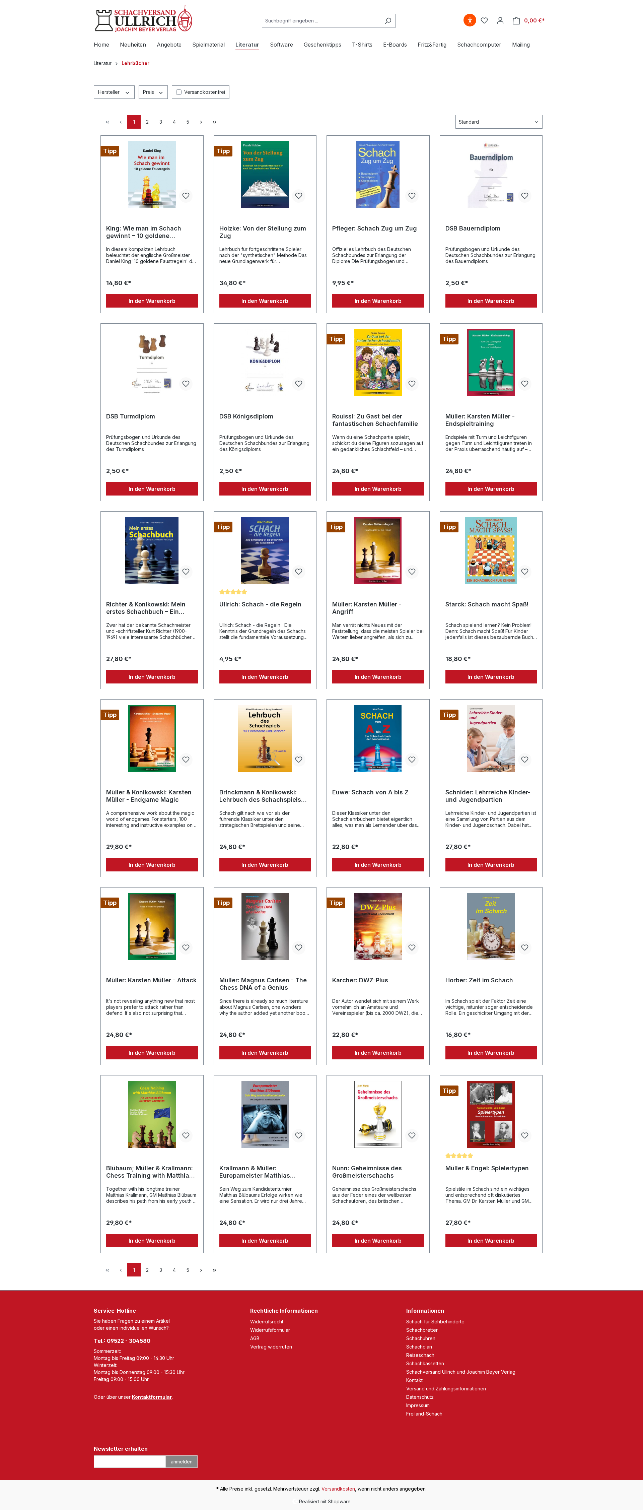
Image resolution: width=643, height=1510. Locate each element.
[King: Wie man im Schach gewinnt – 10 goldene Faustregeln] (152, 174)
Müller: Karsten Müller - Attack (151, 980)
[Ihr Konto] (500, 20)
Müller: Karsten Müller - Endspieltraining (480, 420)
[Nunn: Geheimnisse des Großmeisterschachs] (378, 1114)
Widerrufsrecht (266, 1321)
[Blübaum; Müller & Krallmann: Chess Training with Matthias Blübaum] (152, 1114)
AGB (255, 1338)
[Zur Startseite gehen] (144, 19)
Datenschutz (420, 1397)
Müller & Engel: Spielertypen (487, 1168)
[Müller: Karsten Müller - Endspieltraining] (491, 362)
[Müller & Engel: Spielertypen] (491, 1114)
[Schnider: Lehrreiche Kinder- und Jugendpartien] (491, 738)
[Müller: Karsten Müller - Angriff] (378, 550)
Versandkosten (338, 1489)
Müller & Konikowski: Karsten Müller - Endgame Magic (149, 796)
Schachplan (419, 1347)
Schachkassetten (425, 1363)
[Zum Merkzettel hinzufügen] (186, 196)
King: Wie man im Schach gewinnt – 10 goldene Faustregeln (143, 232)
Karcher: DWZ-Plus (360, 980)
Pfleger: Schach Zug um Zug (374, 228)
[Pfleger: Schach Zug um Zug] (378, 174)
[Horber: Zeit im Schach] (491, 926)
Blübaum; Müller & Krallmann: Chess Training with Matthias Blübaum (149, 1172)
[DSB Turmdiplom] (152, 362)
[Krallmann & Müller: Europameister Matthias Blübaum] (265, 1114)
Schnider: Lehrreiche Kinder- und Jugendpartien (487, 796)
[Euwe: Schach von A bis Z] (378, 738)
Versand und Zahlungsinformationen (446, 1388)
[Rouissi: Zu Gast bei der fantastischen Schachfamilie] (378, 362)
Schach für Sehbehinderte (435, 1321)
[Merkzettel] (484, 20)
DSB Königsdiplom (246, 416)
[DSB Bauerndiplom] (491, 174)
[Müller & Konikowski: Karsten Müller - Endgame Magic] (152, 738)
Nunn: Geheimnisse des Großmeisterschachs (367, 1172)
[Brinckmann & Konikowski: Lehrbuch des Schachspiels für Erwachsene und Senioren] (265, 738)
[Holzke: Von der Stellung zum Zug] (265, 174)
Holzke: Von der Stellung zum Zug (262, 232)
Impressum (418, 1405)
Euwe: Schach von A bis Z (370, 792)
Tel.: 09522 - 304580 (122, 1340)
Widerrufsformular (270, 1330)
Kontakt (414, 1380)
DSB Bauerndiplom (472, 228)
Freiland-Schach (424, 1414)
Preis (149, 92)
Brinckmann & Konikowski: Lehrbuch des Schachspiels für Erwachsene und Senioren (263, 796)
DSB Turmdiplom (130, 416)
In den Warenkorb (152, 301)
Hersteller (109, 92)
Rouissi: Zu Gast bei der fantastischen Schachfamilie (375, 420)
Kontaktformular (152, 1397)
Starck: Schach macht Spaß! (486, 604)
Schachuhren (420, 1338)
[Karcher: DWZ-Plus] (378, 926)
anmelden (182, 1461)
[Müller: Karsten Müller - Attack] (152, 926)
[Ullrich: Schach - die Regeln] (265, 550)
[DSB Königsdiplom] (265, 362)
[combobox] (321, 20)
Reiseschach (420, 1355)
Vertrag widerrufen (271, 1347)
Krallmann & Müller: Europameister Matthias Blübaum (254, 1172)
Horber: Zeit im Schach (479, 980)
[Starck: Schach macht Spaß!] (491, 550)
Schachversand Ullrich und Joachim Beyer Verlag (460, 1372)
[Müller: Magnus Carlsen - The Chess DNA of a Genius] (265, 926)
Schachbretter (422, 1330)
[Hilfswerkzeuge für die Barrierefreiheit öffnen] (469, 20)
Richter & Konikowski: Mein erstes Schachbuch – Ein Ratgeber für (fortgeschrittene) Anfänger (148, 608)
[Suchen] (388, 20)
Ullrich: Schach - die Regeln (260, 604)
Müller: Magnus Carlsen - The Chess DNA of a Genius (263, 984)
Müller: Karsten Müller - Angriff (367, 608)
